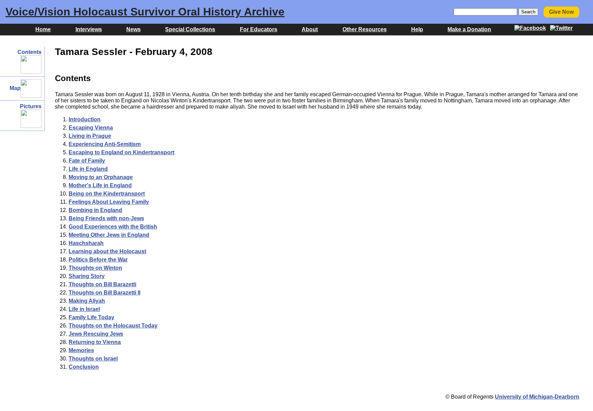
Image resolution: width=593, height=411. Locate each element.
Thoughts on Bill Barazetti (102, 284)
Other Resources (364, 29)
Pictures (31, 106)
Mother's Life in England (100, 185)
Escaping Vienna (91, 128)
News (133, 29)
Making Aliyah (87, 301)
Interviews (88, 29)
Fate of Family (87, 161)
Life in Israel (84, 309)
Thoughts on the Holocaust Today (113, 326)
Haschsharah (86, 243)
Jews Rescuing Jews (96, 334)
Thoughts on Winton (95, 268)
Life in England (88, 169)
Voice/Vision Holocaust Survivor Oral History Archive (144, 11)
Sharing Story (87, 276)
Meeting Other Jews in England (109, 235)
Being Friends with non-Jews (106, 218)
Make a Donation (469, 29)
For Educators (258, 29)
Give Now (561, 12)
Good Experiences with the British (113, 227)
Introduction (85, 119)
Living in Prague (90, 136)
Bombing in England (95, 210)
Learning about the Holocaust (107, 251)
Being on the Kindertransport (107, 194)
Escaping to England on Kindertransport (121, 152)
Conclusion (84, 367)
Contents (30, 52)
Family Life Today (91, 317)
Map (15, 88)
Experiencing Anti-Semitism (105, 144)
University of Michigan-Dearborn (537, 397)
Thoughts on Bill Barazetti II (104, 293)
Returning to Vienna (95, 342)
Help (417, 29)
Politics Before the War (98, 260)
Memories (81, 350)
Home (43, 29)
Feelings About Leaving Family (109, 202)
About (310, 29)
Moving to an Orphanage (101, 177)
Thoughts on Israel (93, 359)
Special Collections (190, 29)
